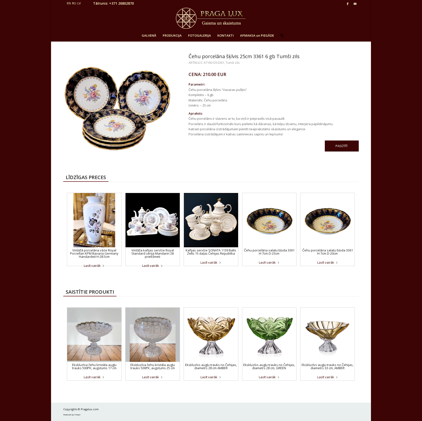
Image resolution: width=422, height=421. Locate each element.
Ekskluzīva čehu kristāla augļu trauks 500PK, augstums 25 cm (152, 366)
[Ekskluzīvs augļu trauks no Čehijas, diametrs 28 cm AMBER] (211, 335)
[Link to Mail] (355, 3)
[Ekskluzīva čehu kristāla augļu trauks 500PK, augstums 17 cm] (94, 335)
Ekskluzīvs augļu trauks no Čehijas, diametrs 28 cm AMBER (211, 366)
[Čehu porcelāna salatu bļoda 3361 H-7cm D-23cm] (269, 220)
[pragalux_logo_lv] (210, 18)
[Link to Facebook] (347, 3)
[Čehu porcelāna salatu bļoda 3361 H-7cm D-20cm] (327, 220)
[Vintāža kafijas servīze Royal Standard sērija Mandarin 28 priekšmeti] (153, 220)
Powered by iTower (72, 414)
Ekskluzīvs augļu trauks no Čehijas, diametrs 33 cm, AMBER (327, 366)
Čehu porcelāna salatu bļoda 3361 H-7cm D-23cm (269, 252)
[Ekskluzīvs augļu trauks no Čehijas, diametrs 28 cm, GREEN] (269, 335)
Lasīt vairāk (92, 265)
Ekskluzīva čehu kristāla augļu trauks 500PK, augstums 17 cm (94, 366)
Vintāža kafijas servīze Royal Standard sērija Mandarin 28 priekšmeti (152, 253)
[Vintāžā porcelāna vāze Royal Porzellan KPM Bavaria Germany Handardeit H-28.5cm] (94, 220)
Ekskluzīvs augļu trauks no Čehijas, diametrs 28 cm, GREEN (269, 366)
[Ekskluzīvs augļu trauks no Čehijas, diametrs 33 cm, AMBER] (327, 335)
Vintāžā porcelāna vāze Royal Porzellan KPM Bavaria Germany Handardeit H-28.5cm (94, 253)
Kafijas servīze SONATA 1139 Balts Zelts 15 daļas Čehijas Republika (211, 252)
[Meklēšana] (280, 35)
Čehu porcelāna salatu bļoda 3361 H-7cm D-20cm (327, 252)
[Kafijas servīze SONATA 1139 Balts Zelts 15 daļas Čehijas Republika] (211, 220)
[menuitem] (148, 35)
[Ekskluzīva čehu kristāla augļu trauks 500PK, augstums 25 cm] (153, 335)
